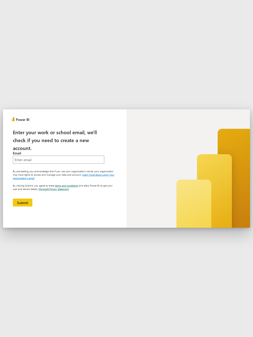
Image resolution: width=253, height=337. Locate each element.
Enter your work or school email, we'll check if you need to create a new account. (55, 140)
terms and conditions (66, 185)
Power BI (22, 119)
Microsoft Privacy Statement (54, 188)
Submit (22, 202)
